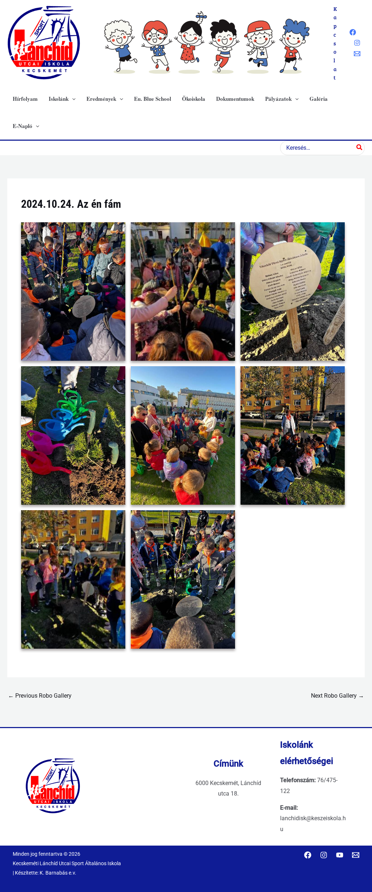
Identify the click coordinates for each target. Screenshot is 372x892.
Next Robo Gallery (337, 695)
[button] (72, 98)
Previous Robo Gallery (40, 695)
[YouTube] (339, 855)
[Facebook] (352, 32)
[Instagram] (357, 43)
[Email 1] (357, 53)
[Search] (359, 148)
